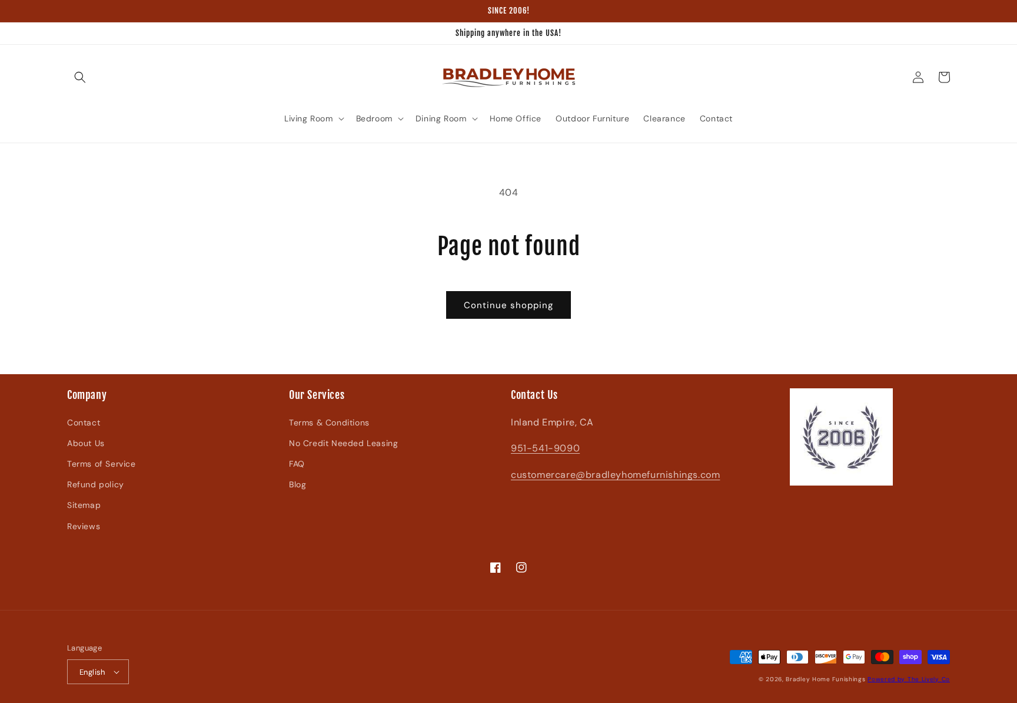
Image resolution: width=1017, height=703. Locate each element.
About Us (86, 443)
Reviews (83, 526)
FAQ (297, 463)
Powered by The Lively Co (909, 679)
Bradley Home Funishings (825, 679)
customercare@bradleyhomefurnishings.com (615, 474)
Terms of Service (101, 463)
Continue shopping (508, 305)
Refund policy (95, 484)
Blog (297, 484)
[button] (80, 77)
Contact (83, 422)
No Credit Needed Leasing (343, 443)
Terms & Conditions (329, 422)
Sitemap (84, 505)
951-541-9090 (545, 448)
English (92, 672)
